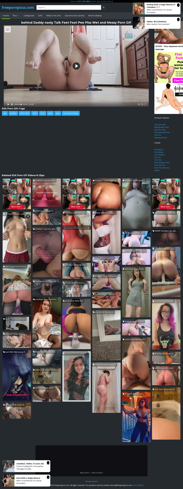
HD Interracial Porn (162, 132)
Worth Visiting (94, 15)
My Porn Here (160, 130)
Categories (29, 15)
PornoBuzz (158, 149)
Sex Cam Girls (159, 124)
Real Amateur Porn (162, 162)
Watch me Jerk (53, 15)
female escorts (92, 481)
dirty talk (24, 113)
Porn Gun (96, 1)
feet (35, 113)
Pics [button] (15, 15)
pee (50, 113)
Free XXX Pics (159, 165)
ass (4, 113)
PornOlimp (158, 152)
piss (58, 113)
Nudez (157, 170)
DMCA (141, 485)
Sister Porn (106, 1)
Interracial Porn (160, 137)
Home (72, 1)
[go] (103, 7)
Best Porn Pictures (161, 168)
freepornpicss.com (18, 7)
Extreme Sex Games (74, 15)
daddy (13, 113)
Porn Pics (158, 160)
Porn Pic (157, 135)
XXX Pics (157, 157)
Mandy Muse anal (161, 127)
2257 (134, 485)
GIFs (40, 15)
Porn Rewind (159, 155)
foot (43, 113)
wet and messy (70, 113)
